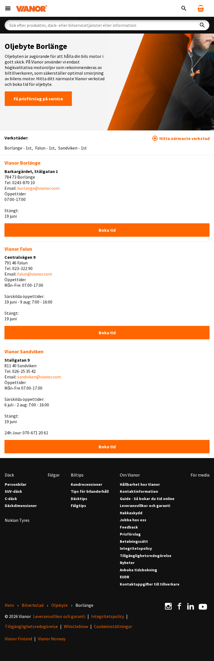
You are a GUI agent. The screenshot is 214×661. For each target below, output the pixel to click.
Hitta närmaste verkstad (184, 138)
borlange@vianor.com (38, 188)
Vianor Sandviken (23, 351)
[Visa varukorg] (200, 8)
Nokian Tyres (17, 520)
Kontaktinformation (139, 491)
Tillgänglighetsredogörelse (145, 555)
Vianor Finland (18, 638)
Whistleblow (76, 626)
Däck (9, 475)
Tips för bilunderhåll (90, 491)
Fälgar (54, 475)
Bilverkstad (32, 605)
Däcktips (79, 498)
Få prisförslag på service (38, 98)
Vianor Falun (18, 249)
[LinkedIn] (190, 606)
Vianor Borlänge (22, 163)
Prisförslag (130, 534)
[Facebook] (179, 606)
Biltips (77, 475)
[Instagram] (168, 606)
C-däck (11, 498)
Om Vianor (130, 475)
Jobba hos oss (133, 520)
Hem (9, 605)
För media (200, 475)
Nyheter (127, 562)
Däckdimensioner (21, 505)
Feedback (129, 527)
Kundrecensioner (86, 484)
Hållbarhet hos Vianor (140, 484)
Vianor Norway (51, 638)
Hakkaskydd (131, 513)
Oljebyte (59, 605)
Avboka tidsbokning (138, 570)
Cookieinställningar (113, 626)
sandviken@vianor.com (39, 377)
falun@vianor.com (34, 274)
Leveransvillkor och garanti (145, 505)
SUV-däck (13, 491)
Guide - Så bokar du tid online (147, 498)
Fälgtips (78, 505)
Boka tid (107, 230)
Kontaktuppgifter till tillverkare (149, 584)
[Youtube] (202, 606)
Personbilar (15, 484)
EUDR (124, 577)
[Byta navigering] (7, 8)
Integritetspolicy (136, 548)
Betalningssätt (134, 541)
